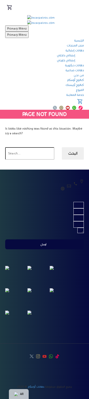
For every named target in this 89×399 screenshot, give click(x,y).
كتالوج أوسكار (75, 80)
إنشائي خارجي (66, 60)
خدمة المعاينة (75, 95)
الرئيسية (79, 40)
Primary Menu (17, 28)
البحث (73, 153)
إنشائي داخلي (66, 55)
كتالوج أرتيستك (75, 85)
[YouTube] (68, 108)
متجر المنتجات (75, 45)
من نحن (79, 75)
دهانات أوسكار (36, 386)
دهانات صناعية (75, 70)
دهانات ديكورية (74, 65)
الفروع (80, 90)
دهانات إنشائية (75, 50)
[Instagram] (61, 108)
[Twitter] (55, 108)
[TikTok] (81, 108)
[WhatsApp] (74, 108)
